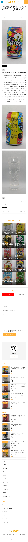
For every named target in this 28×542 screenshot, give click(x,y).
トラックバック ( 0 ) (20, 294)
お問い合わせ (4, 518)
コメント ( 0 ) (8, 294)
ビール (4, 478)
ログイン (22, 2)
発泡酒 (4, 492)
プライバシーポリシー (6, 522)
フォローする (14, 356)
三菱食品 (4, 204)
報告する (24, 201)
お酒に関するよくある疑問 (7, 508)
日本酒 (4, 464)
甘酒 (4, 461)
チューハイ (16, 12)
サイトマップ (4, 511)
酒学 (2, 504)
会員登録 (26, 2)
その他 (4, 475)
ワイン (4, 471)
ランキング (4, 515)
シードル (5, 468)
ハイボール (5, 489)
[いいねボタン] (3, 70)
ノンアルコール (6, 496)
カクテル (5, 485)
